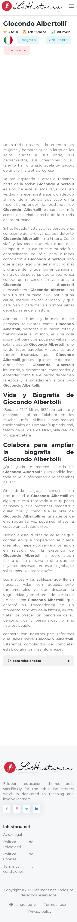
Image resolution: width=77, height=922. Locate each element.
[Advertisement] (38, 99)
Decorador (17, 50)
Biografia (28, 40)
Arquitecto (58, 40)
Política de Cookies (18, 856)
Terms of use (55, 905)
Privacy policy (40, 912)
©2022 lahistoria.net (39, 890)
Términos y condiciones (18, 869)
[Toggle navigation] (71, 6)
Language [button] (24, 905)
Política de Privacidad (18, 844)
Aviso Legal (12, 835)
